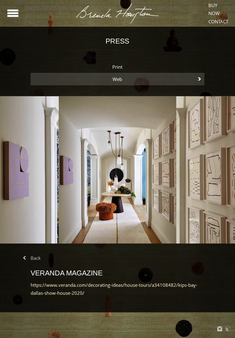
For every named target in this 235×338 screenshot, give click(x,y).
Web (117, 79)
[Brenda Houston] (117, 23)
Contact (218, 21)
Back (36, 258)
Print (117, 67)
